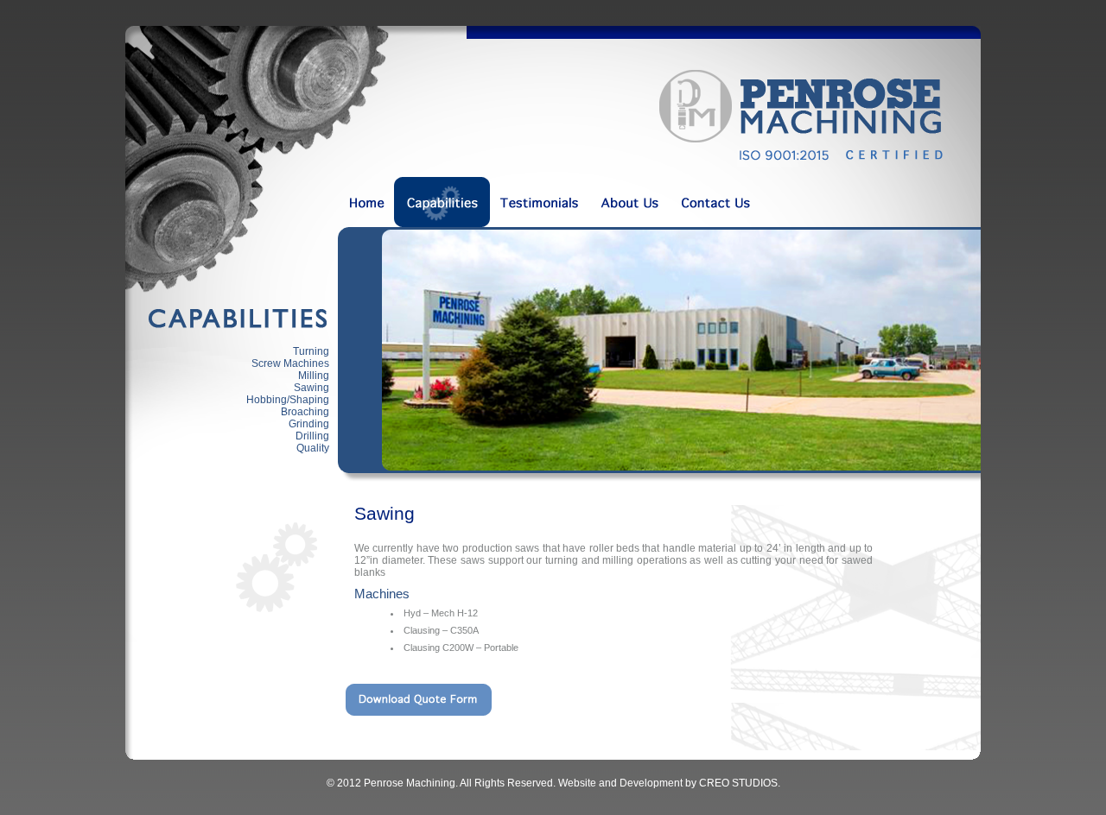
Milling (313, 376)
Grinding (309, 424)
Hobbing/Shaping (287, 400)
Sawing (311, 388)
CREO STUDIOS (738, 783)
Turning (311, 351)
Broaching (305, 412)
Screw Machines (290, 363)
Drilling (312, 436)
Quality (312, 448)
